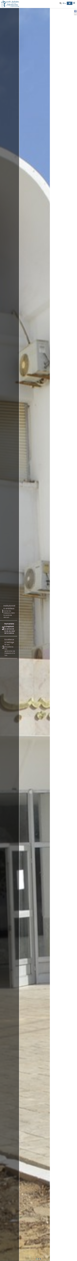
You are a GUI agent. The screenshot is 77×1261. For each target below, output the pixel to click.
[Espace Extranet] (69, 3)
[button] (36, 1258)
